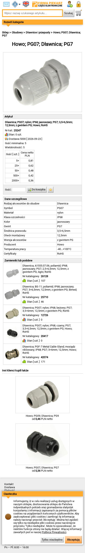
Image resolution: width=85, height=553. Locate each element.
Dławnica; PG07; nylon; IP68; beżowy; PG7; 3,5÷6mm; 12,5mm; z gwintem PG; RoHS (47, 309)
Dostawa (9, 487)
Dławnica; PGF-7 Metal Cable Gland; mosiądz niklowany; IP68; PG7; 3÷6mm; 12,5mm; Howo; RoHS (49, 349)
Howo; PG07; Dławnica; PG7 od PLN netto (42, 469)
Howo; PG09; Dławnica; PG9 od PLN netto (42, 417)
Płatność (9, 490)
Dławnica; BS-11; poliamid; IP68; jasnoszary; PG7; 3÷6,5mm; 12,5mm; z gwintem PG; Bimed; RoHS (49, 289)
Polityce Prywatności (54, 532)
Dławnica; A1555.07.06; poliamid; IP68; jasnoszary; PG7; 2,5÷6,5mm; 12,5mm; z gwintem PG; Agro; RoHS (45, 268)
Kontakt (8, 484)
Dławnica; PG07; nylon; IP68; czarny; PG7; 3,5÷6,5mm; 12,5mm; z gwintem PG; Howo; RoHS (47, 328)
